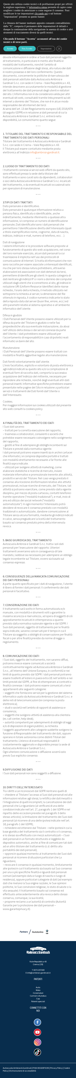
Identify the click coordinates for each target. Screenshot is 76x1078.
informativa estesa (38, 7)
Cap (38, 998)
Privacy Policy (56, 1068)
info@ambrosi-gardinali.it (44, 152)
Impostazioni (46, 48)
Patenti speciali (38, 1001)
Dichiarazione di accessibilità (22, 1070)
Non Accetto (27, 48)
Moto (38, 990)
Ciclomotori (38, 993)
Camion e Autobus (38, 995)
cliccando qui (41, 13)
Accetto (10, 48)
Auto (38, 987)
